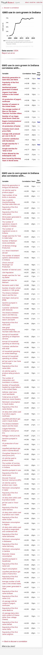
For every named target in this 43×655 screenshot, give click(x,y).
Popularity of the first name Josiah (10, 213)
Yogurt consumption (9, 569)
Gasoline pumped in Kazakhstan (9, 560)
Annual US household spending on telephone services (11, 336)
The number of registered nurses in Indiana (9, 231)
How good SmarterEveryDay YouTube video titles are (11, 329)
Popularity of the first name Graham (10, 592)
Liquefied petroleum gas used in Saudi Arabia (11, 420)
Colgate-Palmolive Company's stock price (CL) (10, 431)
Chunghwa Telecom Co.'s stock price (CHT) (11, 454)
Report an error (8, 53)
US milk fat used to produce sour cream (9, 484)
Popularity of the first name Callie (10, 494)
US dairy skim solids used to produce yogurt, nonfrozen (11, 414)
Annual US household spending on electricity (10, 342)
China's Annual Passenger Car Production (7, 265)
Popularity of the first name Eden (10, 367)
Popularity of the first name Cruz (10, 597)
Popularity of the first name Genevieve (10, 535)
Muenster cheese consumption (8, 555)
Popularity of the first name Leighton (10, 633)
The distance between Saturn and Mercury (10, 314)
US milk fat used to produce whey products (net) (11, 373)
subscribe (39, 2)
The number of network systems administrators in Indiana (11, 258)
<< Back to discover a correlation (14, 641)
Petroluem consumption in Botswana (11, 540)
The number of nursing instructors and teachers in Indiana (11, 465)
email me (32, 2)
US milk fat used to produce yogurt (9, 191)
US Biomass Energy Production (9, 247)
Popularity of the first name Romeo (10, 408)
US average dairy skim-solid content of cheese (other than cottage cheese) (10, 616)
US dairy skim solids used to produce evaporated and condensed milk (11, 529)
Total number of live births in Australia (9, 196)
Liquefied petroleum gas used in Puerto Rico (11, 573)
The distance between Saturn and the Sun (10, 294)
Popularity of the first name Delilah (10, 623)
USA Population (8, 272)
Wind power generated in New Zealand (11, 218)
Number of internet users (11, 270)
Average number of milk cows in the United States (11, 582)
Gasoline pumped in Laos (11, 470)
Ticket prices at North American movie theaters (11, 398)
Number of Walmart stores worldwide (9, 242)
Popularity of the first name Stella (10, 628)
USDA (15, 50)
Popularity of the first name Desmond (10, 577)
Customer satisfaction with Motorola (10, 309)
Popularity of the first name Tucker (10, 518)
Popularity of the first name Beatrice (10, 609)
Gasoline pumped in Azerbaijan (9, 304)
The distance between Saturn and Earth (10, 319)
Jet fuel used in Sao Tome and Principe (11, 362)
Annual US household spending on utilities (10, 357)
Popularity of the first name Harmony (10, 545)
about (27, 2)
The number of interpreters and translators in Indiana (10, 380)
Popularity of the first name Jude (10, 323)
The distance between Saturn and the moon (10, 425)
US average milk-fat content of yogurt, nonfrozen (9, 603)
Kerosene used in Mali (10, 285)
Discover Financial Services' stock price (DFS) (11, 479)
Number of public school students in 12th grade (11, 289)
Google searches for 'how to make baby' (11, 237)
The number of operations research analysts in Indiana (9, 224)
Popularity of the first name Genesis (10, 508)
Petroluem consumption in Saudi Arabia (11, 403)
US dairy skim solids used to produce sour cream (11, 513)
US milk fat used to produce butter (9, 459)
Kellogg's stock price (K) (11, 436)
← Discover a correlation (10, 8)
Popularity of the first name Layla (10, 208)
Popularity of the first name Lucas (10, 474)
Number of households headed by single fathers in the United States (11, 387)
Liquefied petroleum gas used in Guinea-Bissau (11, 449)
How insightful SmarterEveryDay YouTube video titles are (11, 202)
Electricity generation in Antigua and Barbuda (11, 186)
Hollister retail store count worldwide (9, 393)
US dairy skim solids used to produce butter (11, 499)
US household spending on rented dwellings (11, 352)
